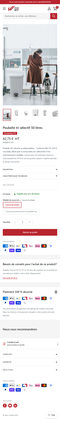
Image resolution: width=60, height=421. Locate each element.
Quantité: (6, 222)
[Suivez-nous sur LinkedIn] (15, 406)
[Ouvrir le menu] (4, 9)
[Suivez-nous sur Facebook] (5, 406)
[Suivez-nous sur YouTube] (10, 406)
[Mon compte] (49, 8)
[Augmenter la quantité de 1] (30, 222)
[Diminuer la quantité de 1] (15, 222)
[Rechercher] (53, 16)
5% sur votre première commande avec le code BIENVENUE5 (30, 2)
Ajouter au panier (30, 232)
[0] (55, 8)
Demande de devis (10, 278)
